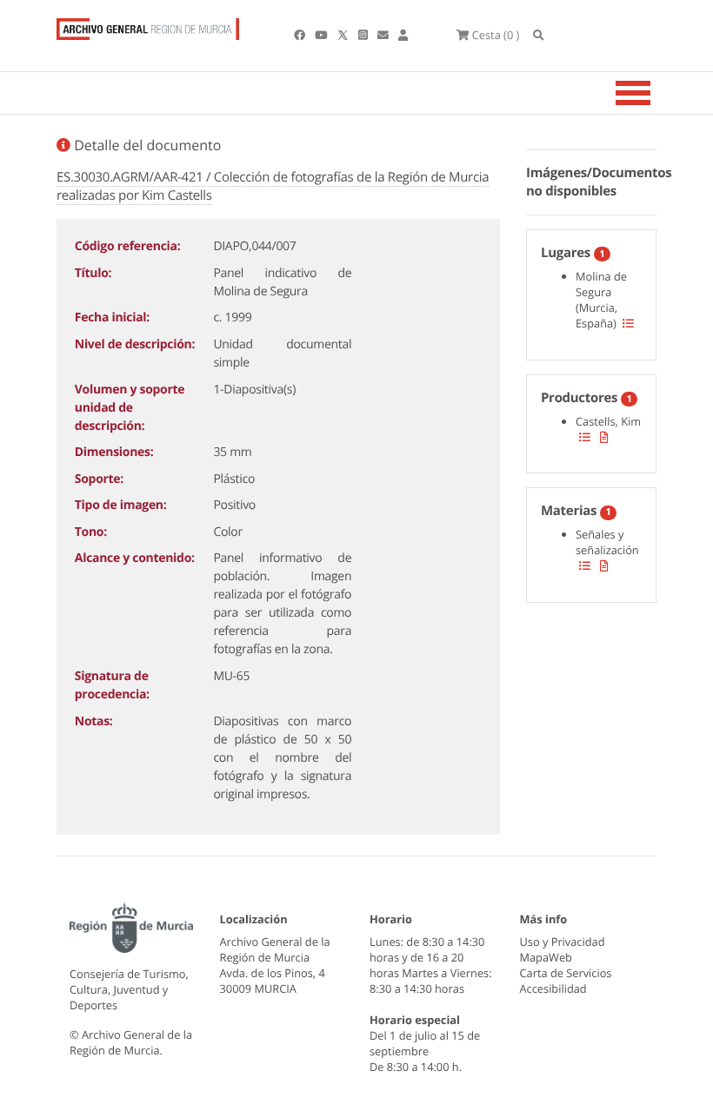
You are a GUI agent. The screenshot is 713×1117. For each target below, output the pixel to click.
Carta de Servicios (566, 973)
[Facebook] (301, 35)
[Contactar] (384, 35)
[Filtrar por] (628, 323)
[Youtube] (322, 35)
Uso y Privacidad (562, 941)
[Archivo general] (148, 25)
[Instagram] (364, 35)
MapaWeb (546, 957)
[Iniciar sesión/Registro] (403, 35)
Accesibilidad (553, 988)
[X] (344, 35)
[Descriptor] (604, 437)
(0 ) (495, 35)
